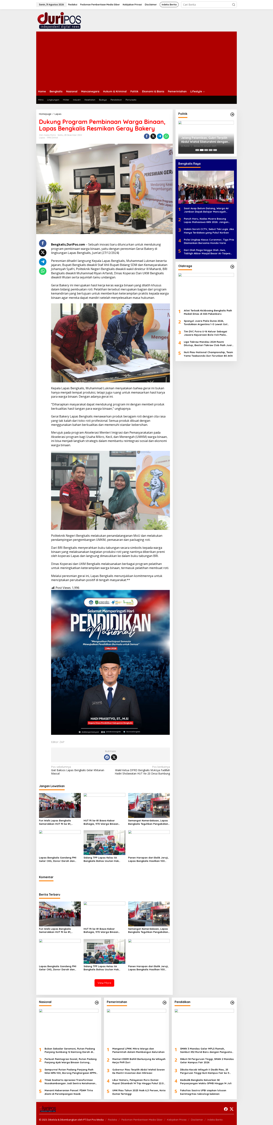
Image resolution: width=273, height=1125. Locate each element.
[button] (233, 4)
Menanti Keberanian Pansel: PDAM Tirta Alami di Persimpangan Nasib (69, 1092)
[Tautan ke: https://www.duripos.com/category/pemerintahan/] (164, 1002)
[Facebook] (107, 757)
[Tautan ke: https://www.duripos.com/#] (232, 114)
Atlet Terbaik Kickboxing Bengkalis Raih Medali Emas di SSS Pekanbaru (208, 312)
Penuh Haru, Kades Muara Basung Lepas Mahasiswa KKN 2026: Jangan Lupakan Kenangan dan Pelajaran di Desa (206, 220)
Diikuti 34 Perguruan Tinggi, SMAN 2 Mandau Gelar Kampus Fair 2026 (207, 1060)
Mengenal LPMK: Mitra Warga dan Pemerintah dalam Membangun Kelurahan (138, 1050)
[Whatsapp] (166, 136)
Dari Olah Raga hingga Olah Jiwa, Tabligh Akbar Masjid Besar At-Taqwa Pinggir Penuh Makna (207, 252)
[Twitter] (114, 757)
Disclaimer (197, 1119)
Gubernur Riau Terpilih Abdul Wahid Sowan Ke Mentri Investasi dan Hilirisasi (138, 1071)
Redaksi (112, 1119)
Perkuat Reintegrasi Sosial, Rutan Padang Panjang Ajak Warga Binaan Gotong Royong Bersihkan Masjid (71, 1060)
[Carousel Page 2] (202, 150)
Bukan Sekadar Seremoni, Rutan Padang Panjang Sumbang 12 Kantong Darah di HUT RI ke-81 (70, 1050)
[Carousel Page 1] (197, 150)
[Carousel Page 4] (210, 150)
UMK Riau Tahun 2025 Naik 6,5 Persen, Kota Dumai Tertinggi (138, 1092)
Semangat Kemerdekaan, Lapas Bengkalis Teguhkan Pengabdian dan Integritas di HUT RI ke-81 (148, 822)
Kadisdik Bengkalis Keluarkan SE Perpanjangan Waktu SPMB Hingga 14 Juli (205, 1081)
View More (104, 983)
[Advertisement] (136, 59)
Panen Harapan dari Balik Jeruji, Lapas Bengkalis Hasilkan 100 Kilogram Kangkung (148, 859)
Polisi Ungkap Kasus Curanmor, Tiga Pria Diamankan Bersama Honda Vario (209, 241)
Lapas (42, 137)
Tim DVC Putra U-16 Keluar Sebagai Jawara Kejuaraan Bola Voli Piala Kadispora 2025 (205, 333)
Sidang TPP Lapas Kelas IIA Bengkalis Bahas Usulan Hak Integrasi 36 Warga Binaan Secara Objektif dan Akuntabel (103, 859)
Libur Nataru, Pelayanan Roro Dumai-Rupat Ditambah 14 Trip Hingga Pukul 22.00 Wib (138, 1081)
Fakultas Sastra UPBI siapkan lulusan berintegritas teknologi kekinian (203, 1092)
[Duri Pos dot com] (64, 20)
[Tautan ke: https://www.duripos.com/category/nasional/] (97, 1002)
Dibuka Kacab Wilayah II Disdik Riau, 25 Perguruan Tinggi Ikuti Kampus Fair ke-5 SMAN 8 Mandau (204, 1071)
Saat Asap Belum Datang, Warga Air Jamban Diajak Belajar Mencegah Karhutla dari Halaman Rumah (206, 210)
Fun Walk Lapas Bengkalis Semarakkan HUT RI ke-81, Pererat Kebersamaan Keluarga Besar (59, 822)
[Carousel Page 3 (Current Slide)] (206, 150)
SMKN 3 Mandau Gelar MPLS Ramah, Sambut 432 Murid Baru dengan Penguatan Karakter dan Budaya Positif (206, 1050)
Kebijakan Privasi (176, 1119)
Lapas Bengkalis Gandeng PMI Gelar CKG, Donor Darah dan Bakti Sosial (57, 859)
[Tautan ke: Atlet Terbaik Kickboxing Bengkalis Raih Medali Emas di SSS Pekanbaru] (206, 289)
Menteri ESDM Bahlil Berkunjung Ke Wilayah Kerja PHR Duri (138, 1060)
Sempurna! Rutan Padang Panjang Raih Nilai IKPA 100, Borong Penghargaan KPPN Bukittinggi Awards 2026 (70, 1071)
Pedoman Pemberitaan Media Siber (141, 1119)
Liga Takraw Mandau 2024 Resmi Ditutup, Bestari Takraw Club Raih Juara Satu (209, 343)
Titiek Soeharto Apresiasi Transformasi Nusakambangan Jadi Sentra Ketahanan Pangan (70, 1081)
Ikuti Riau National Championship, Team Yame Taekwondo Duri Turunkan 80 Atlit (208, 354)
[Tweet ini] (153, 136)
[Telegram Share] (159, 136)
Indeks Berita (214, 1119)
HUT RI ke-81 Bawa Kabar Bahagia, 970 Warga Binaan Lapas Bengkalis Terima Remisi (102, 822)
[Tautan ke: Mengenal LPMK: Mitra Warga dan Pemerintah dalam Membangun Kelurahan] (136, 1026)
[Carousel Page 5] (215, 150)
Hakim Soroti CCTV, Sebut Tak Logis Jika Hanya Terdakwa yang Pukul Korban (209, 231)
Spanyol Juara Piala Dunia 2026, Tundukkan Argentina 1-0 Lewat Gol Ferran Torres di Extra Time (205, 322)
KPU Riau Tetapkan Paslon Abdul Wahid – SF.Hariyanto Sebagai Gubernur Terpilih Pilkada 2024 (204, 140)
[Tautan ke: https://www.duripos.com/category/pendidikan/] (232, 1002)
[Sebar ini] (147, 136)
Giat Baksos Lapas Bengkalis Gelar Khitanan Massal (77, 770)
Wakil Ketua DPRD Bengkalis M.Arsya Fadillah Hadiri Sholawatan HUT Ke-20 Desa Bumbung (142, 770)
